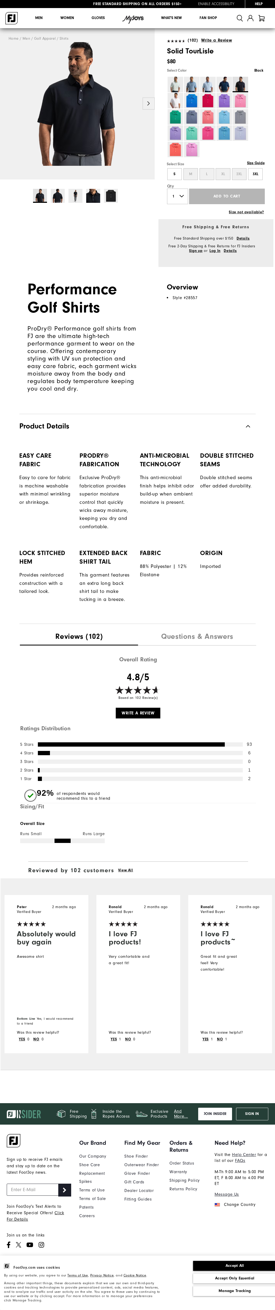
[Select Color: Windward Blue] (192, 84)
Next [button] (149, 103)
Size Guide (256, 163)
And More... (181, 1114)
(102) (193, 40)
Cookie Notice (135, 1275)
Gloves (98, 18)
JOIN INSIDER (215, 1114)
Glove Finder (137, 1173)
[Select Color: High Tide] (224, 133)
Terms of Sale (92, 1198)
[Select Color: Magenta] (208, 133)
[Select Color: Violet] (224, 100)
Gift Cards (134, 1182)
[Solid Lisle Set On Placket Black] (77, 103)
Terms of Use (77, 1275)
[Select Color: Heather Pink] (192, 149)
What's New (171, 18)
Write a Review (216, 40)
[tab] (261, 18)
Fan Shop (208, 18)
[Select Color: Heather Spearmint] (192, 133)
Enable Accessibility (216, 4)
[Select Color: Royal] (192, 100)
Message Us (227, 1194)
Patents (86, 1207)
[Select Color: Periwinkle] (240, 133)
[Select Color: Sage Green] (175, 84)
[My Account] (250, 18)
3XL (255, 174)
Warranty (178, 1171)
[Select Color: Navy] (224, 84)
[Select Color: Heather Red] (208, 117)
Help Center (244, 1154)
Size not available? (246, 212)
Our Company (92, 1156)
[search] (239, 18)
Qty (170, 186)
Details (243, 238)
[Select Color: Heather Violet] (175, 133)
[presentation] (79, 637)
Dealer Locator (139, 1190)
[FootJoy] (11, 18)
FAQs (240, 1160)
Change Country (239, 1204)
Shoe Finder (136, 1156)
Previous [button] (6, 103)
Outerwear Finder (141, 1164)
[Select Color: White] (175, 100)
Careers (87, 1215)
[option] (77, 103)
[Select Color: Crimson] (208, 100)
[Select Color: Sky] (208, 84)
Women (67, 18)
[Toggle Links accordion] (97, 1143)
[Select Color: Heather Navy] (192, 117)
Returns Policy (183, 1189)
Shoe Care (89, 1164)
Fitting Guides (138, 1199)
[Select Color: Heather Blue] (224, 117)
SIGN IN (252, 1114)
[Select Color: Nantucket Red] (175, 149)
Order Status (181, 1163)
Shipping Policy (184, 1180)
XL (223, 174)
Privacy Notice (102, 1275)
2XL (239, 174)
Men (39, 18)
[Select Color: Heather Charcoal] (240, 117)
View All (125, 870)
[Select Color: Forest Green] (175, 117)
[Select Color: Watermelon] (240, 100)
